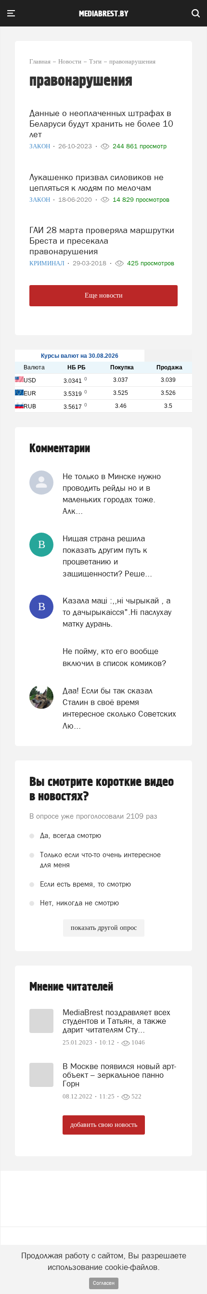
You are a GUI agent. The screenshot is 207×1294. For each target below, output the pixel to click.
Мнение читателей (71, 987)
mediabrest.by (104, 14)
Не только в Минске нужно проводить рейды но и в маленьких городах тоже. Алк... (112, 493)
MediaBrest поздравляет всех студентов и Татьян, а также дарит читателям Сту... (116, 1021)
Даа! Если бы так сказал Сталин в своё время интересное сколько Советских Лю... (119, 708)
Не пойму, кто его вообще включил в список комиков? (114, 656)
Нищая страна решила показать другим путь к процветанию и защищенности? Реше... (107, 556)
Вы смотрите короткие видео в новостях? (101, 789)
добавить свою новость (103, 1124)
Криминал (47, 263)
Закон (40, 146)
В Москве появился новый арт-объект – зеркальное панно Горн (119, 1075)
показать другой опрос (104, 927)
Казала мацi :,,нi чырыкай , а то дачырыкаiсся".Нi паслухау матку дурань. (117, 612)
